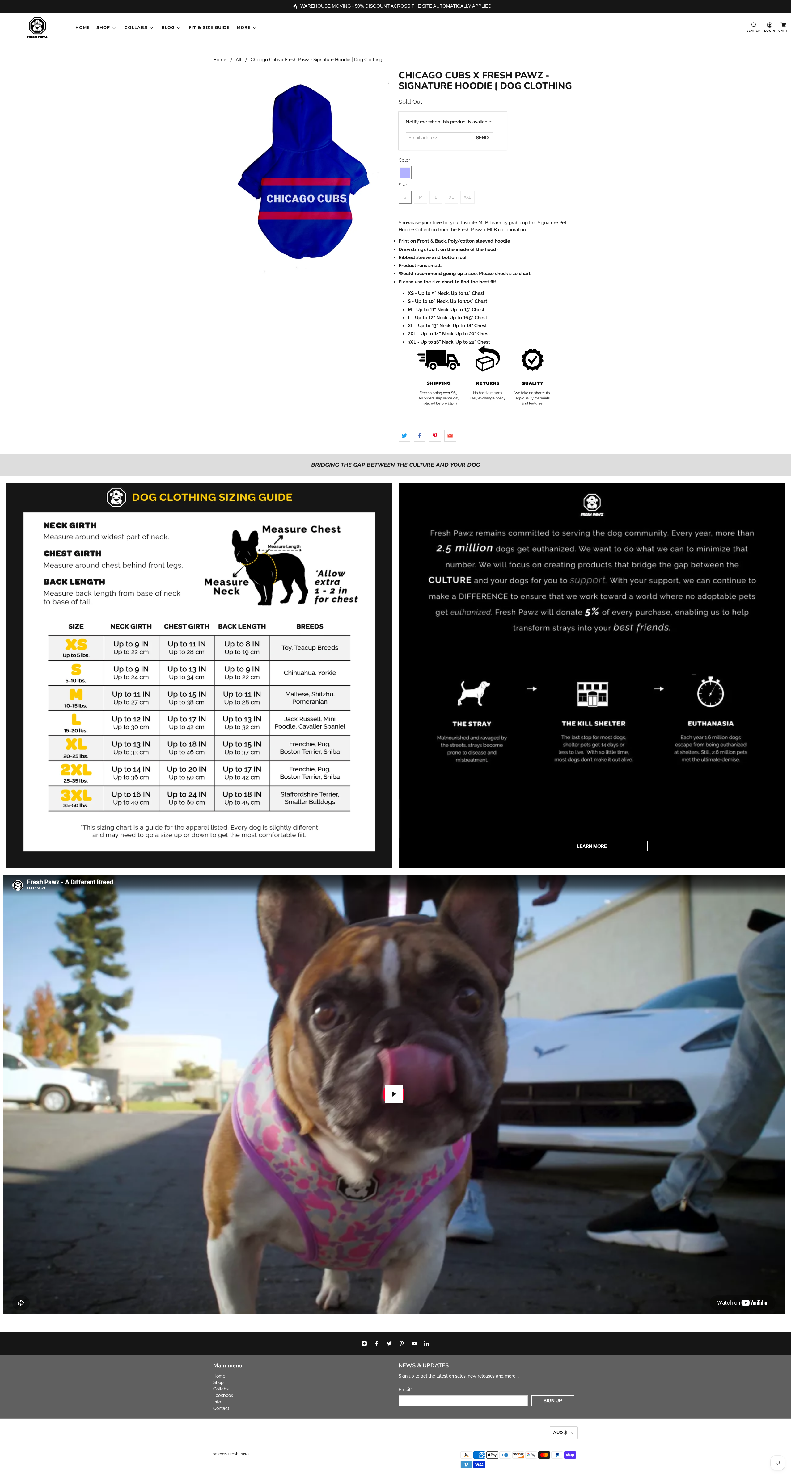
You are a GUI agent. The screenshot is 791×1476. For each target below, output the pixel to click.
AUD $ (560, 1433)
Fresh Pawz (238, 1454)
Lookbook (223, 1395)
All (238, 59)
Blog (168, 28)
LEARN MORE (592, 846)
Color (404, 160)
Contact (221, 1408)
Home (82, 28)
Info (217, 1401)
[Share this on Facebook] (419, 436)
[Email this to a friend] (450, 436)
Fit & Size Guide (209, 28)
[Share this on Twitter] (404, 436)
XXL (467, 197)
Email (405, 1389)
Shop (103, 28)
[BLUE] (405, 172)
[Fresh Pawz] (37, 27)
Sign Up (553, 1400)
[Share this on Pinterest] (435, 436)
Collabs (136, 28)
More (244, 28)
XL (451, 197)
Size (403, 185)
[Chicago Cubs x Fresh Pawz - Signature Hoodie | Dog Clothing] (302, 172)
